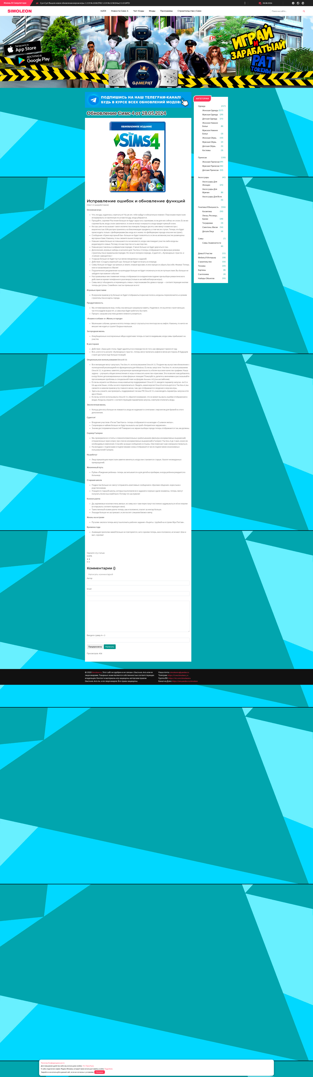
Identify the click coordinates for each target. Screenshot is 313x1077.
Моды (152, 11)
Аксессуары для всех (212, 198)
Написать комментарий (100, 574)
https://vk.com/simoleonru (179, 678)
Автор (89, 578)
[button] (245, 3)
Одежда (212, 106)
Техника (212, 266)
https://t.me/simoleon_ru (178, 675)
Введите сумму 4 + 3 (96, 635)
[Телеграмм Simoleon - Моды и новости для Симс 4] (138, 100)
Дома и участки (212, 253)
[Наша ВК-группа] (303, 3)
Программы (166, 11)
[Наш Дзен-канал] (293, 3)
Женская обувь (212, 138)
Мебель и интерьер (212, 257)
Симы (212, 238)
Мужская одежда (212, 114)
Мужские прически (212, 166)
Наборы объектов (212, 278)
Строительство (212, 261)
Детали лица (212, 231)
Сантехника (212, 274)
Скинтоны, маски (212, 227)
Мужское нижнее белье (212, 132)
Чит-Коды (138, 11)
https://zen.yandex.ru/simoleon (185, 681)
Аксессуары (212, 177)
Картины (212, 270)
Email (89, 589)
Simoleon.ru (97, 672)
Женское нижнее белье (212, 124)
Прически (212, 157)
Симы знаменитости (212, 244)
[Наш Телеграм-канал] (298, 3)
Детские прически (212, 170)
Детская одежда (212, 119)
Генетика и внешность (212, 207)
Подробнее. (108, 1069)
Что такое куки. (88, 1066)
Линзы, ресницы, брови (212, 217)
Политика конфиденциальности (52, 1063)
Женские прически (212, 162)
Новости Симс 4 (119, 11)
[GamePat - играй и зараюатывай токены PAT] (156, 52)
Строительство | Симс (189, 11)
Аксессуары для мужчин (212, 191)
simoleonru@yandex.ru (179, 672)
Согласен (99, 1072)
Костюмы (212, 150)
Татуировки (212, 223)
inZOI (103, 11)
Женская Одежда (212, 110)
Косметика (212, 211)
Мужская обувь (212, 142)
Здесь (94, 391)
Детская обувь (212, 146)
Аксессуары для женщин (212, 183)
